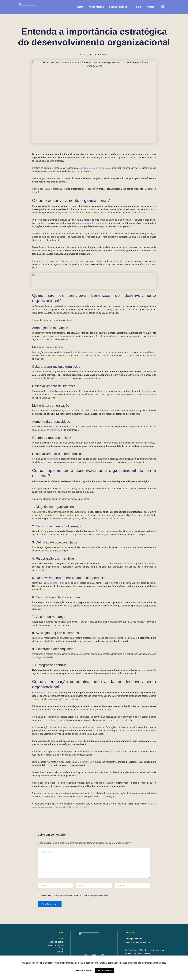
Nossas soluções (118, 7)
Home (80, 7)
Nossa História (96, 7)
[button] (163, 7)
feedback (103, 518)
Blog (138, 7)
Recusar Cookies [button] (84, 970)
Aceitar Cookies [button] (104, 970)
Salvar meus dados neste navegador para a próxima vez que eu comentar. (75, 895)
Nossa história (56, 942)
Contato (150, 7)
